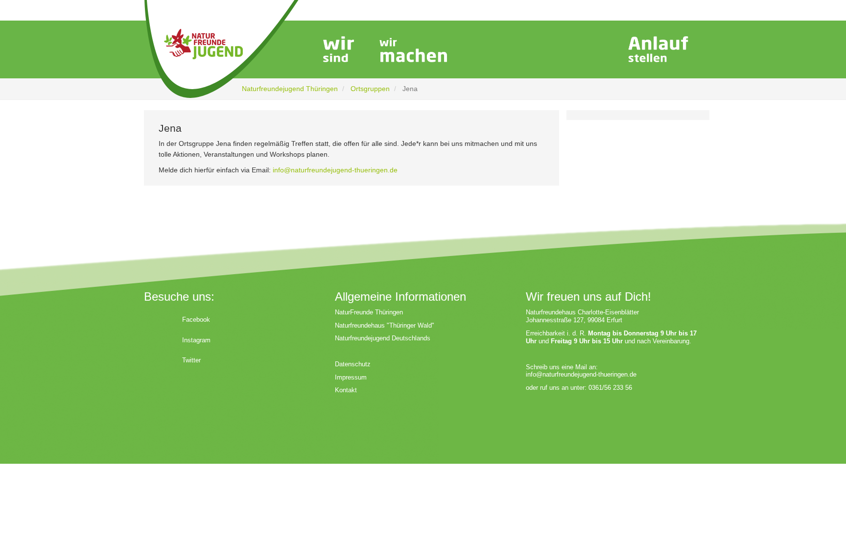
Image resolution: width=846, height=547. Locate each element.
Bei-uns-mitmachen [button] (495, 50)
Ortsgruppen (370, 89)
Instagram (196, 340)
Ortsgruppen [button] (572, 50)
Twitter (191, 360)
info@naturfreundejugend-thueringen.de (335, 170)
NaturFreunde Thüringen (369, 312)
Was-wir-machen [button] (413, 50)
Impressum (351, 377)
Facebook (196, 319)
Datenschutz (353, 364)
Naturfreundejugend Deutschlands (382, 338)
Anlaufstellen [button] (658, 50)
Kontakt (346, 390)
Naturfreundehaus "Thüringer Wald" (384, 325)
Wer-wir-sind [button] (337, 50)
